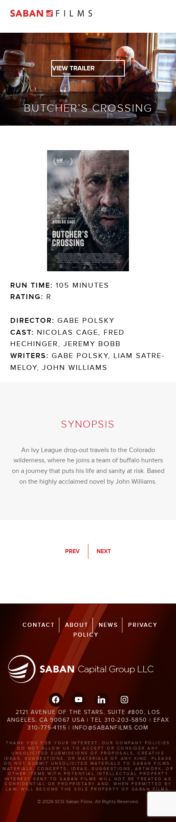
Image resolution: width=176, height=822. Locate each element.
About (76, 625)
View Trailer (73, 68)
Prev (72, 551)
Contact (39, 625)
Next (104, 551)
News (108, 625)
